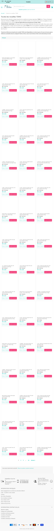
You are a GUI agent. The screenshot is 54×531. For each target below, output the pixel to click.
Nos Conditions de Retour (6, 498)
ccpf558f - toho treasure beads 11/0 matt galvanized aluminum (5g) (26, 344)
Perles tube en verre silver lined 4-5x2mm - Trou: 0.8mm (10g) (26, 292)
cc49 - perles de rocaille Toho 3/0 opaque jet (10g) (26, 266)
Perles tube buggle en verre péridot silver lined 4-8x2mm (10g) (8, 58)
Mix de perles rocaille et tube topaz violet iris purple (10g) (8, 396)
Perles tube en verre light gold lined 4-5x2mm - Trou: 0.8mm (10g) (9, 214)
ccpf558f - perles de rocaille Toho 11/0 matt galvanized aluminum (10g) (44, 58)
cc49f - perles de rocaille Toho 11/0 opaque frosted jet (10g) (26, 214)
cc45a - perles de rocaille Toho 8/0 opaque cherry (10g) (26, 162)
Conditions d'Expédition (6, 514)
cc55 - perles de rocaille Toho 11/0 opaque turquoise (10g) (8, 84)
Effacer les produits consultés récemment (26, 468)
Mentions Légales (4, 509)
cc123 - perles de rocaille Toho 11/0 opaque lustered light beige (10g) (43, 266)
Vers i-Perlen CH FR (5, 499)
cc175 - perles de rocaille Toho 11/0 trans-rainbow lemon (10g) (43, 188)
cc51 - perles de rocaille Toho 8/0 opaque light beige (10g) (8, 136)
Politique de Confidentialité (7, 511)
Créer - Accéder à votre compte (8, 492)
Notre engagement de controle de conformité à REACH (13, 490)
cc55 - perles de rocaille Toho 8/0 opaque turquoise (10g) (43, 214)
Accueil (2, 13)
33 (28, 460)
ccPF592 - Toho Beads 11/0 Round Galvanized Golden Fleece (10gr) (43, 292)
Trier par (4, 37)
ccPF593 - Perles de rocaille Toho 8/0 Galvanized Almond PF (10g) (44, 448)
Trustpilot (28, 1)
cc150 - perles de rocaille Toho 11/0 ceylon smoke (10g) (26, 318)
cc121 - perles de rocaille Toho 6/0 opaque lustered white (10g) (43, 136)
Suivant (33, 460)
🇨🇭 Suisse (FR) (48, 1)
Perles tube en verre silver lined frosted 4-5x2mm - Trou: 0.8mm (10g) (9, 344)
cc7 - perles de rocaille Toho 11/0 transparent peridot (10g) (26, 370)
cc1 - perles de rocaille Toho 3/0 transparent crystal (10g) (8, 266)
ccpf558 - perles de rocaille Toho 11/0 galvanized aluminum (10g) (27, 136)
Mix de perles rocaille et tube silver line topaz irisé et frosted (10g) (44, 318)
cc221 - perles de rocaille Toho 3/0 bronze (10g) (8, 448)
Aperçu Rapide (5, 64)
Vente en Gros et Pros (5, 503)
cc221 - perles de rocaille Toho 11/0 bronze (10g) (26, 110)
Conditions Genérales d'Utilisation (8, 518)
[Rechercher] (48, 6)
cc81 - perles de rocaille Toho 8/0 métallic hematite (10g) (43, 370)
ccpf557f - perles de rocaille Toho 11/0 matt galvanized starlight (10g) (44, 110)
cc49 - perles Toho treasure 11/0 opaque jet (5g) (43, 422)
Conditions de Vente (5, 516)
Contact (2, 494)
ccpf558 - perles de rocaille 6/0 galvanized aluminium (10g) (8, 110)
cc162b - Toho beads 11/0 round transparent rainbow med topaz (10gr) (9, 162)
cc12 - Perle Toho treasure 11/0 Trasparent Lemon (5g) (43, 84)
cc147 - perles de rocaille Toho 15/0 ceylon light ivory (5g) (26, 240)
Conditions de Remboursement (7, 513)
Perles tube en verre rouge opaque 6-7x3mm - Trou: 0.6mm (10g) (26, 58)
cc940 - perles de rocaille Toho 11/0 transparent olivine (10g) (8, 188)
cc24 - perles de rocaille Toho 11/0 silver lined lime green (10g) (8, 422)
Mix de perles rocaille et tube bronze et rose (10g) (27, 422)
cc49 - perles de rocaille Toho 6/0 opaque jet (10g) (26, 448)
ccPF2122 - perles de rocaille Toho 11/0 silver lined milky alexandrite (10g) (44, 162)
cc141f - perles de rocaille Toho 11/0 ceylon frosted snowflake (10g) (26, 188)
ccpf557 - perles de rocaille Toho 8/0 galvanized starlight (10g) (9, 370)
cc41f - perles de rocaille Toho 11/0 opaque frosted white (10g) (8, 292)
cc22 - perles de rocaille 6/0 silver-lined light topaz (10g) (44, 344)
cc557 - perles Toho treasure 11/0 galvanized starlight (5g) (43, 240)
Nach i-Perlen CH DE (5, 501)
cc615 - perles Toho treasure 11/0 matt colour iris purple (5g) (27, 84)
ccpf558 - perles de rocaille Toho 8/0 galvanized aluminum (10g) (26, 396)
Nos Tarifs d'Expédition (6, 496)
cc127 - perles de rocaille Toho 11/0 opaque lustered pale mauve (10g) (8, 318)
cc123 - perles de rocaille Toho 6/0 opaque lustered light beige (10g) (43, 396)
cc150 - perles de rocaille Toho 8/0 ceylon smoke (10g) (8, 240)
